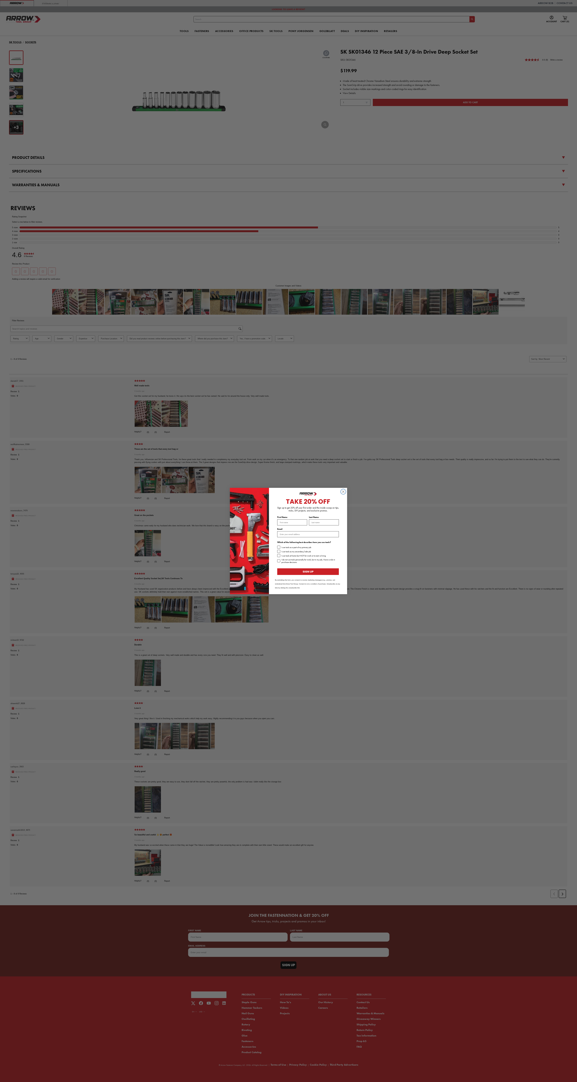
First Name (282, 517)
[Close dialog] (343, 491)
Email (279, 529)
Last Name (314, 517)
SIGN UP (308, 571)
